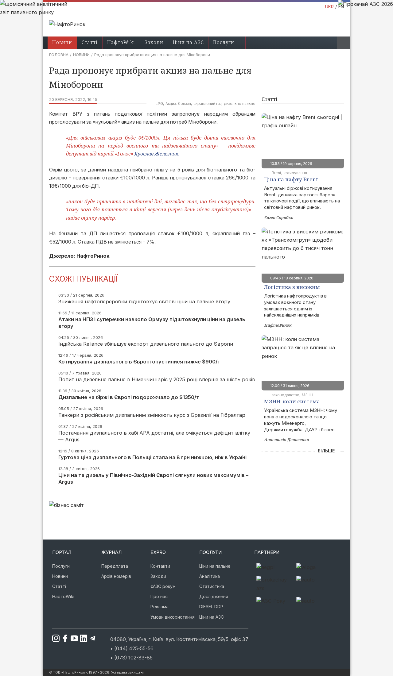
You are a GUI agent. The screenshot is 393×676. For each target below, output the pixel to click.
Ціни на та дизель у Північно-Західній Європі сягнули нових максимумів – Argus (153, 478)
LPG (159, 103)
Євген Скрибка (279, 217)
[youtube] (72, 638)
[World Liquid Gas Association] (314, 567)
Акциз (170, 103)
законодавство (285, 395)
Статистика (211, 586)
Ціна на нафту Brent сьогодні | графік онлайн (298, 180)
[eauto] (314, 584)
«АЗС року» (162, 586)
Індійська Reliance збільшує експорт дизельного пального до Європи (145, 344)
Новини (81, 54)
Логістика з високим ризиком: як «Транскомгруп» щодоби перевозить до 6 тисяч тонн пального (301, 287)
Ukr (329, 6)
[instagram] (53, 638)
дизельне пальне (239, 103)
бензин (184, 103)
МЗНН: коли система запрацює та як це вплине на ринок (299, 402)
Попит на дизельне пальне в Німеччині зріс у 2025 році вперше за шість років (156, 379)
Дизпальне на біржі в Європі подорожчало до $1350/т (128, 397)
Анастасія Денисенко (286, 439)
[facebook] (62, 638)
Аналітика (209, 576)
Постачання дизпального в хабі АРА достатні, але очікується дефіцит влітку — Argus (154, 436)
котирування (295, 173)
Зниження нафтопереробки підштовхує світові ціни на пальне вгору (144, 301)
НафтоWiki (121, 42)
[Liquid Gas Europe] (274, 567)
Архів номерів (116, 576)
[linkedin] (81, 638)
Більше (326, 450)
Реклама (159, 606)
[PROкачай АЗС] (274, 584)
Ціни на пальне (215, 566)
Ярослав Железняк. (157, 153)
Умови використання (172, 617)
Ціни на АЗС (188, 42)
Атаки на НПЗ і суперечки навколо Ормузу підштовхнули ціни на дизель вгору (151, 322)
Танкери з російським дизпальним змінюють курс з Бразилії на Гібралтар (151, 415)
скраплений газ (207, 103)
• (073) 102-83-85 (131, 658)
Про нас (159, 596)
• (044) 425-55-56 (132, 648)
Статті (90, 42)
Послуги (223, 42)
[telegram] (90, 638)
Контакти (160, 566)
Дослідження (213, 596)
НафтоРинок (278, 325)
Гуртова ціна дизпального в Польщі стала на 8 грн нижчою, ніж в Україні (152, 457)
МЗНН (307, 395)
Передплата (114, 566)
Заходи (154, 42)
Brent (276, 173)
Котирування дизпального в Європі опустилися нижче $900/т (139, 362)
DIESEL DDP (211, 606)
